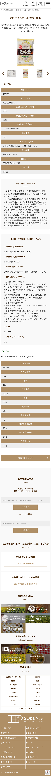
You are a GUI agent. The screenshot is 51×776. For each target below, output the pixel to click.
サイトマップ (7, 762)
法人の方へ (6, 743)
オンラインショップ (35, 747)
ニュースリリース (9, 747)
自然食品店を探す (9, 738)
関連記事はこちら (25, 458)
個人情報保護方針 (9, 757)
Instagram (6, 767)
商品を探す (32, 733)
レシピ (30, 743)
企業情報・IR (7, 752)
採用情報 (31, 752)
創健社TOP (6, 728)
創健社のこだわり (34, 728)
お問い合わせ (33, 757)
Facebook (31, 762)
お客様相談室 (33, 738)
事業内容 (5, 733)
